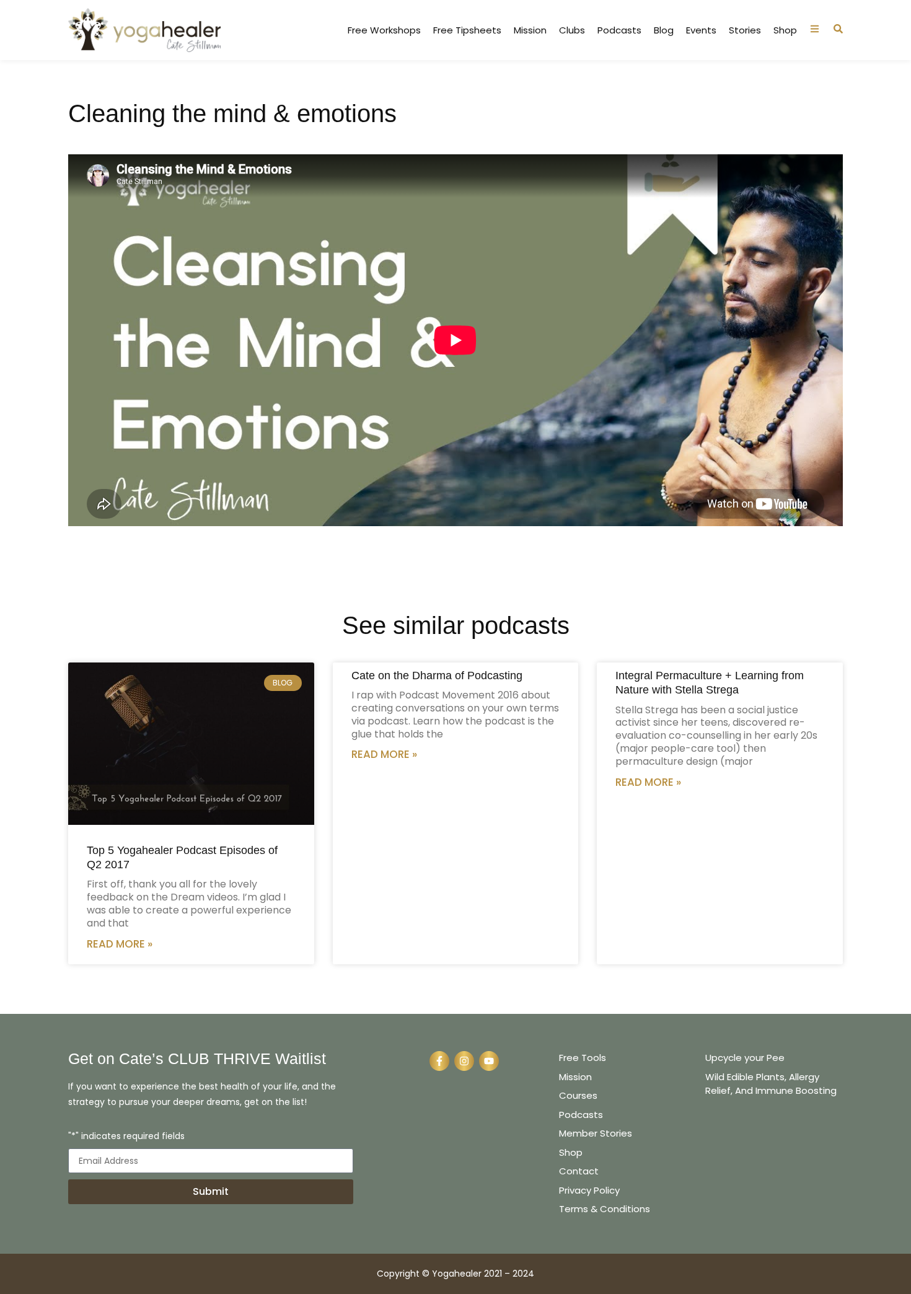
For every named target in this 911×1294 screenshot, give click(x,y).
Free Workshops (384, 30)
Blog (664, 30)
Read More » (119, 943)
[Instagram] (464, 1061)
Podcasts (619, 30)
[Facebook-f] (439, 1061)
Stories (745, 30)
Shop (785, 30)
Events (701, 30)
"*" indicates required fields (126, 1137)
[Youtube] (489, 1061)
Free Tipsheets (467, 30)
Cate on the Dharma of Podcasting (436, 675)
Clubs (572, 30)
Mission (530, 30)
